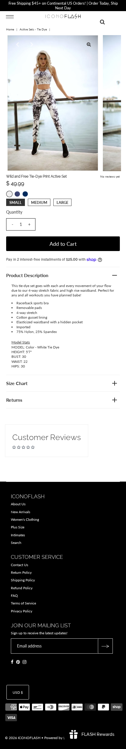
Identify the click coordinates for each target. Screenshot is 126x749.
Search (16, 542)
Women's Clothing (25, 519)
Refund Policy (22, 588)
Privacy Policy (21, 611)
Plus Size (17, 527)
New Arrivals (20, 512)
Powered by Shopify (59, 738)
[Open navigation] (10, 16)
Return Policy (21, 572)
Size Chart (17, 383)
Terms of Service (23, 603)
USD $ (18, 692)
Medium (39, 202)
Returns (14, 400)
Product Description (27, 275)
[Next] (31, 44)
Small (15, 202)
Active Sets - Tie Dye (33, 29)
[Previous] (16, 44)
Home (10, 29)
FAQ (14, 595)
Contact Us (19, 565)
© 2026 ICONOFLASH (22, 738)
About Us (18, 504)
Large (62, 202)
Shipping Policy (23, 580)
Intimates (18, 535)
